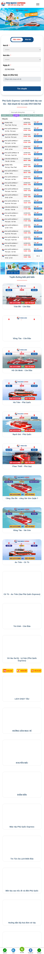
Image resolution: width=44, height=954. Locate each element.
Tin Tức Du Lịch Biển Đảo (22, 859)
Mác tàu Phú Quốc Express (22, 827)
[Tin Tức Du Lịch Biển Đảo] (22, 846)
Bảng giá (39, 952)
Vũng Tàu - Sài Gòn (22, 530)
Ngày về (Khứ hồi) (10, 75)
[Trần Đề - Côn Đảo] (22, 294)
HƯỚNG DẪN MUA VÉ (22, 731)
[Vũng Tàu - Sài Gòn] (22, 517)
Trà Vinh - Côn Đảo (22, 626)
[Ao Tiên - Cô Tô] (22, 549)
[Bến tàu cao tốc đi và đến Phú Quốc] (22, 878)
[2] (22, 268)
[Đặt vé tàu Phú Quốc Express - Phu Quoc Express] (18, 4)
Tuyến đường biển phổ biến (22, 277)
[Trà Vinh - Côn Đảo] (22, 613)
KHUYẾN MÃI (22, 763)
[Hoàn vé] (36, 671)
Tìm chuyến (22, 89)
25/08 (22, 115)
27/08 (34, 115)
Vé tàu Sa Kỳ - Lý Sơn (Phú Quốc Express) (22, 659)
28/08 (41, 115)
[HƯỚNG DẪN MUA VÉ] (22, 718)
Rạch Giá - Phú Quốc (22, 434)
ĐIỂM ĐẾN (22, 795)
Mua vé (5, 952)
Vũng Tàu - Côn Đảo (22, 338)
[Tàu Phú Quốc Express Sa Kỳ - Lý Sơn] (22, 942)
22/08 (4, 115)
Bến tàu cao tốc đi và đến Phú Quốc (22, 891)
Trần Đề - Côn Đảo (22, 306)
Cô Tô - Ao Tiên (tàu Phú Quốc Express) (22, 594)
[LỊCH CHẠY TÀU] (22, 686)
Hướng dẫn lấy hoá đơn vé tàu (22, 923)
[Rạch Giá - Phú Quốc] (22, 421)
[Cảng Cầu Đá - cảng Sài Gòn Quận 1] (22, 485)
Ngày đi (6, 65)
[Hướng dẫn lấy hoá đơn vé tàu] (22, 910)
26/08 (28, 115)
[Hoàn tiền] (22, 671)
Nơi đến (6, 55)
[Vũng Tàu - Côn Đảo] (22, 326)
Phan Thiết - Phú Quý (22, 466)
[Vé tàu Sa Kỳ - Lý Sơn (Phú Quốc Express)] (22, 645)
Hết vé (38, 256)
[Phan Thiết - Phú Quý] (22, 453)
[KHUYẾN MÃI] (22, 750)
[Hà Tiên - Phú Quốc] (22, 389)
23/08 (10, 115)
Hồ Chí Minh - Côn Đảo (22, 370)
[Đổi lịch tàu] (8, 671)
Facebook (30, 952)
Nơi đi (5, 45)
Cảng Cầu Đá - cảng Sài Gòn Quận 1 (22, 498)
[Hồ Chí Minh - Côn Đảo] (22, 357)
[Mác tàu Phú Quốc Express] (22, 814)
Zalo (13, 952)
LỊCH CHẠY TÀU (22, 699)
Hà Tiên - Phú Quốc (22, 402)
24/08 (16, 115)
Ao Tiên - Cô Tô (22, 562)
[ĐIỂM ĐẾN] (22, 782)
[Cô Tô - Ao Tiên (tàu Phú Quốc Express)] (22, 581)
